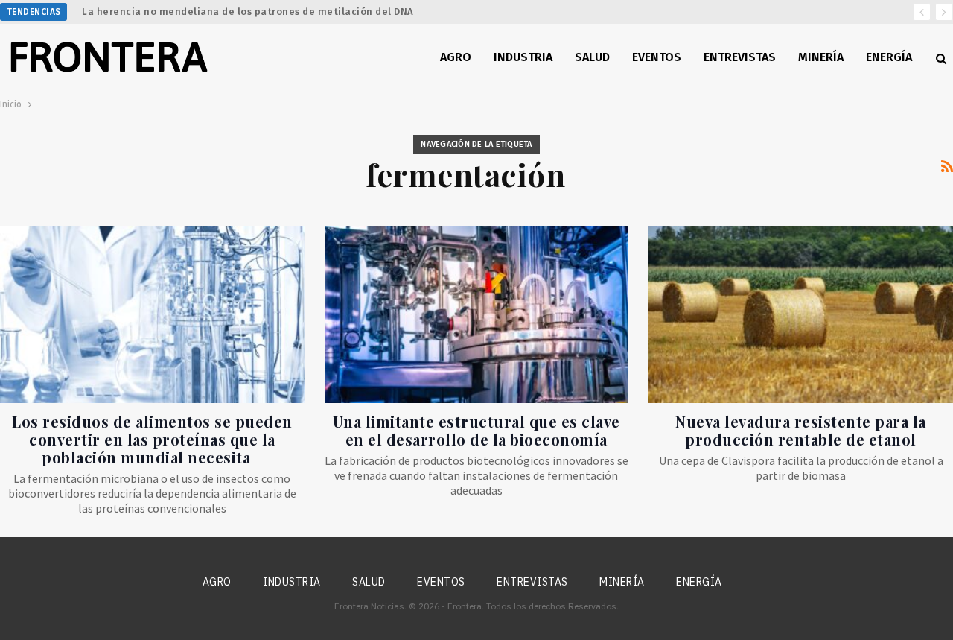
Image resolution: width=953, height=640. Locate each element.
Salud (592, 57)
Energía (889, 57)
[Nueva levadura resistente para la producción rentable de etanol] (800, 314)
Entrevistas (740, 57)
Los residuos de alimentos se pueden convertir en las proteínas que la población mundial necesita (152, 439)
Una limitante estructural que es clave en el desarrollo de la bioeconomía (476, 430)
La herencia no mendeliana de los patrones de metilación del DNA (248, 11)
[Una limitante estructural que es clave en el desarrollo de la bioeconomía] (477, 314)
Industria (523, 57)
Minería (821, 57)
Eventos (656, 57)
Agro (455, 57)
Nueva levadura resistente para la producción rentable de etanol (800, 430)
